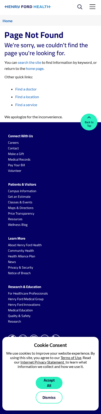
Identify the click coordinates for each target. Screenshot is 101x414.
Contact (13, 148)
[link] (27, 6)
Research (14, 321)
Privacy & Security (20, 267)
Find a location (27, 96)
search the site (29, 62)
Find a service (26, 104)
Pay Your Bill (16, 165)
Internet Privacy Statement (43, 362)
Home (8, 20)
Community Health (21, 250)
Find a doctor (26, 89)
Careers (13, 142)
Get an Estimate (19, 196)
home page (34, 68)
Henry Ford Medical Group (25, 299)
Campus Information (22, 191)
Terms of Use (71, 357)
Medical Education (20, 310)
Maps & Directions (21, 208)
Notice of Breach (19, 273)
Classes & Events (20, 202)
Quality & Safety (19, 316)
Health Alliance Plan (21, 256)
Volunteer (14, 171)
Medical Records (19, 159)
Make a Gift (16, 154)
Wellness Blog (17, 225)
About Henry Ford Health (25, 245)
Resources (15, 219)
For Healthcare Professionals (28, 293)
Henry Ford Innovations (24, 304)
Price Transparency (21, 213)
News (12, 262)
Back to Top (89, 123)
